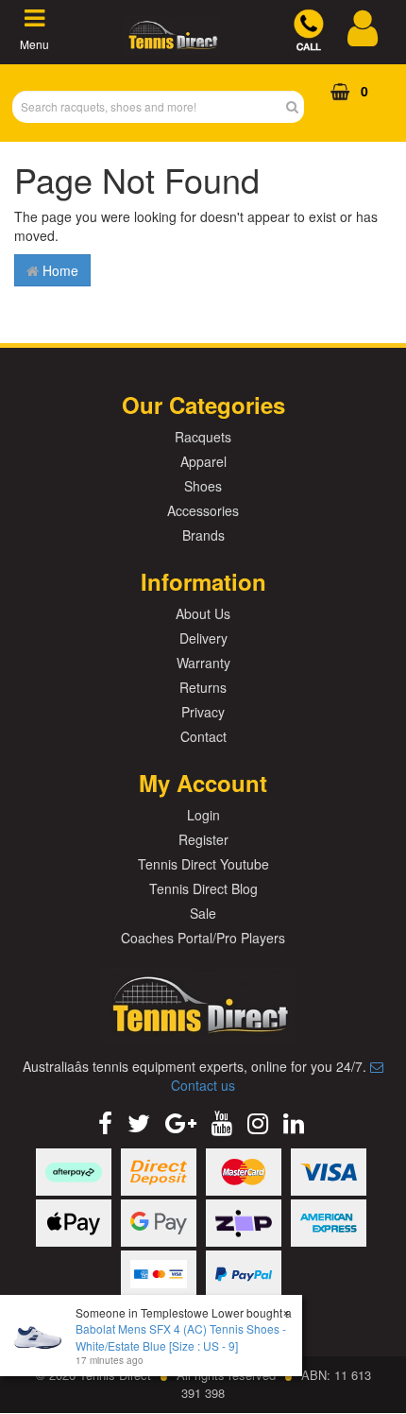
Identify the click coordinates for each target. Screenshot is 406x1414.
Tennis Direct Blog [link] (203, 888)
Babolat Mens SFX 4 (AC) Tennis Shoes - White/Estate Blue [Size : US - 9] (181, 1336)
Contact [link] (203, 736)
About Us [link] (203, 613)
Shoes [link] (203, 485)
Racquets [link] (203, 436)
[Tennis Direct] (172, 44)
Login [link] (203, 814)
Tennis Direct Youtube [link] (203, 863)
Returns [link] (203, 687)
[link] (105, 1121)
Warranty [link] (203, 662)
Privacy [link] (203, 711)
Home (58, 270)
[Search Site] (298, 107)
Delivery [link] (203, 638)
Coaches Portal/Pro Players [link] (203, 937)
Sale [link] (203, 913)
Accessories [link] (203, 510)
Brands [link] (203, 535)
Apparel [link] (203, 461)
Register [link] (203, 839)
